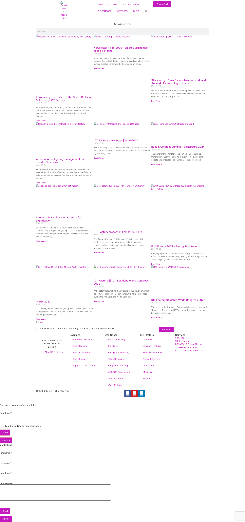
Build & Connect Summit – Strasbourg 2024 (178, 146)
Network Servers (151, 359)
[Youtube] (134, 393)
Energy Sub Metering (118, 352)
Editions (147, 378)
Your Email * (6, 413)
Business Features (152, 346)
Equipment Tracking (118, 365)
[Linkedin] (141, 393)
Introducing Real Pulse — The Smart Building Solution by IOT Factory (63, 99)
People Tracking (116, 378)
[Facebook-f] (127, 393)
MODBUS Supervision (119, 372)
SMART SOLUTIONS (107, 4)
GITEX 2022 (43, 301)
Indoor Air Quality (116, 339)
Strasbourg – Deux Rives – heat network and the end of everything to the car (178, 82)
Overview (147, 339)
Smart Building (80, 346)
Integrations (149, 365)
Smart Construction (82, 352)
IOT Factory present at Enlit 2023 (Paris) (118, 231)
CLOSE (6, 440)
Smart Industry (80, 359)
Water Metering (115, 385)
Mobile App (148, 372)
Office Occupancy (116, 359)
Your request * (7, 483)
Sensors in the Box (152, 352)
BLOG (136, 11)
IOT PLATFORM (131, 4)
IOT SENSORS (104, 11)
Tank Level (113, 346)
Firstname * (6, 453)
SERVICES (122, 11)
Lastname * (5, 463)
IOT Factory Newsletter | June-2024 (116, 140)
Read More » (41, 121)
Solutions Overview (82, 339)
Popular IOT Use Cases (84, 365)
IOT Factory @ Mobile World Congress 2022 (178, 300)
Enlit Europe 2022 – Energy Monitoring (174, 246)
